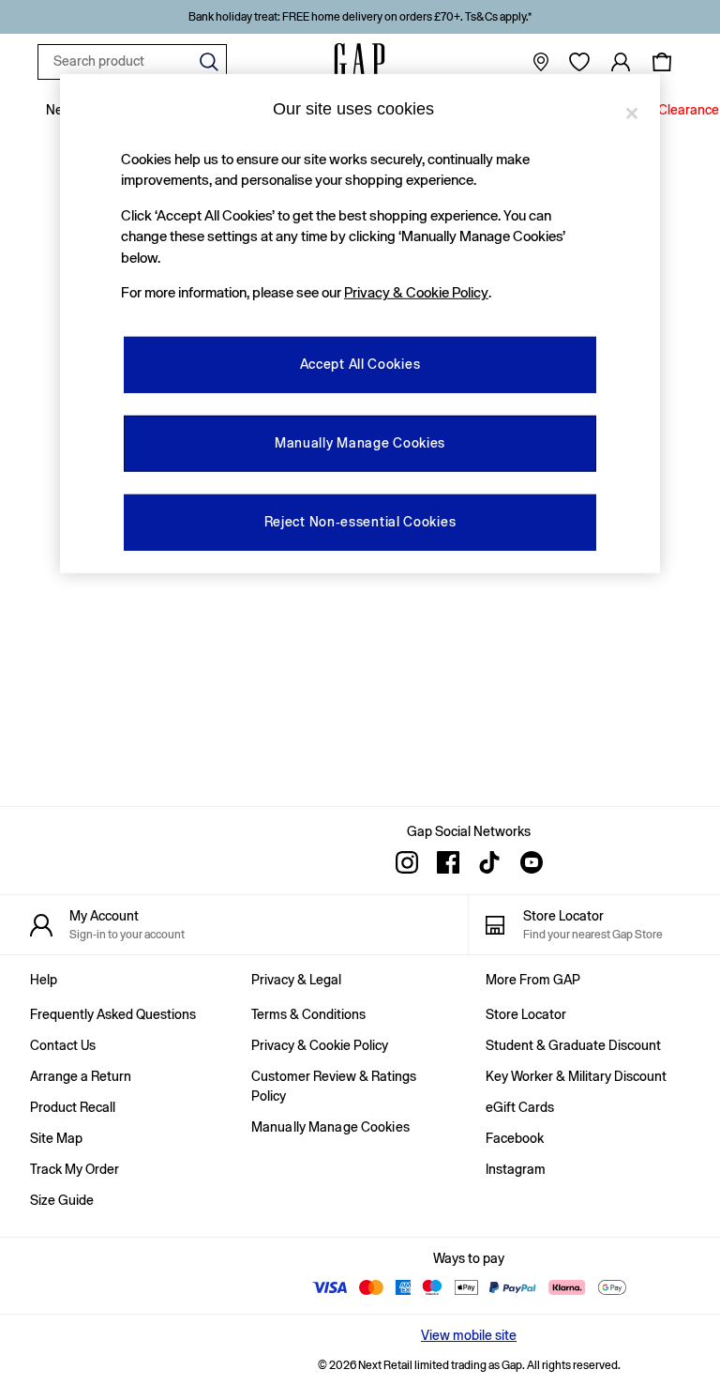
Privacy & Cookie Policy (319, 1045)
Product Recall (72, 1107)
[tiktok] (489, 862)
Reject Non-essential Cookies (360, 521)
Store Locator (526, 1014)
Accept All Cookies (360, 364)
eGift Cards (520, 1107)
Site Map (56, 1138)
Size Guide (62, 1200)
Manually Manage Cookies (330, 1126)
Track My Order (74, 1169)
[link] (620, 62)
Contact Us (63, 1045)
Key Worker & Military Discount (576, 1076)
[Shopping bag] (661, 62)
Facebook (515, 1138)
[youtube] (530, 862)
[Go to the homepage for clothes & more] (360, 62)
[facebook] (448, 862)
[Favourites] (579, 62)
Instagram (516, 1169)
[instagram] (407, 862)
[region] (360, 322)
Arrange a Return (80, 1076)
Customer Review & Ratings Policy (333, 1086)
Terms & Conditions (308, 1014)
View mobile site (469, 1335)
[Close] (631, 112)
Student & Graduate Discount (573, 1045)
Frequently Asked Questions (113, 1014)
